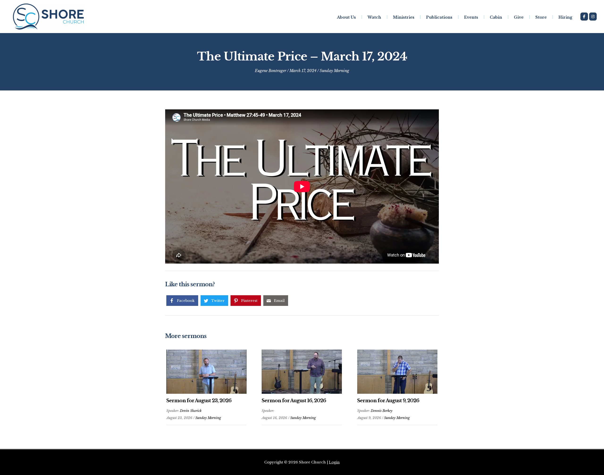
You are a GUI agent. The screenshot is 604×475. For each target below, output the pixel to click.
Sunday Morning (334, 70)
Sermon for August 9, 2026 (388, 400)
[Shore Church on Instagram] (593, 17)
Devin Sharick (190, 411)
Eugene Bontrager (270, 70)
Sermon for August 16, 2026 (294, 400)
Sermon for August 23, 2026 (198, 400)
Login (334, 462)
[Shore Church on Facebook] (584, 17)
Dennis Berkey (381, 411)
